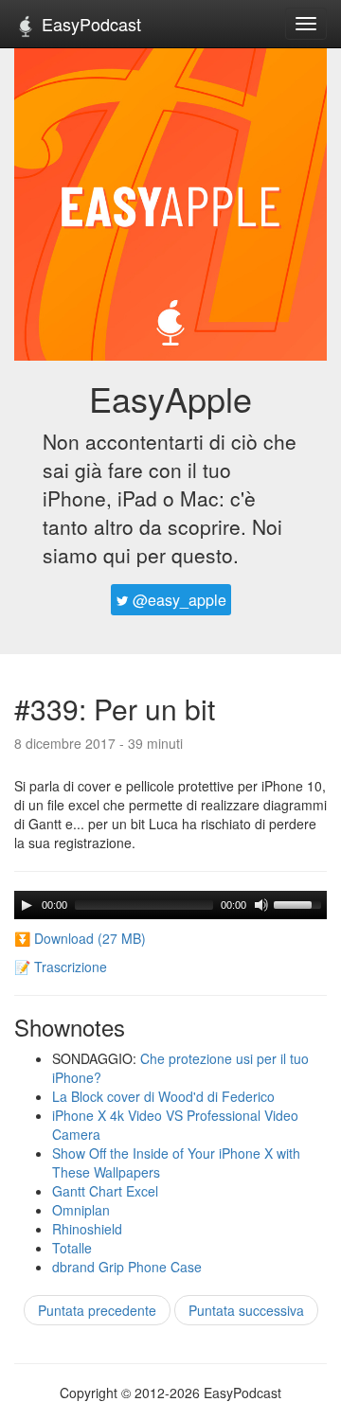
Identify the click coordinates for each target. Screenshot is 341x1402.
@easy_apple (177, 600)
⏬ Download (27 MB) (80, 938)
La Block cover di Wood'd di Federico (163, 1096)
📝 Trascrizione (60, 966)
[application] (170, 905)
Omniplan (81, 1209)
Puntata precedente (97, 1310)
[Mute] (261, 905)
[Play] (26, 905)
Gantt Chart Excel (105, 1190)
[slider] (300, 903)
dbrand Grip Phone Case (127, 1266)
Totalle (72, 1247)
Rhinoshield (87, 1228)
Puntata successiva (246, 1310)
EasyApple (170, 398)
